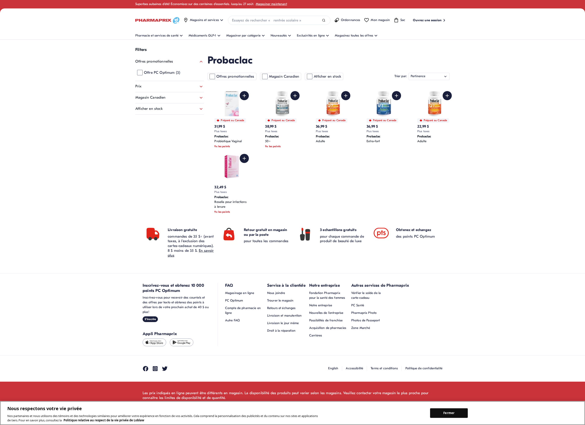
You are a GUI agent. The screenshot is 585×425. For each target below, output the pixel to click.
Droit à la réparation (281, 331)
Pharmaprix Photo (364, 313)
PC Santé (357, 305)
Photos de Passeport (365, 320)
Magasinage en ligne (239, 293)
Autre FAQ (232, 320)
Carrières (315, 335)
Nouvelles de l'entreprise (326, 313)
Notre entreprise (320, 305)
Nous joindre (276, 293)
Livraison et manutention (284, 315)
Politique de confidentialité (423, 368)
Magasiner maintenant (271, 4)
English (333, 368)
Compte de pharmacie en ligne (243, 310)
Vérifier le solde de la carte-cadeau (366, 295)
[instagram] (155, 369)
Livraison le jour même (283, 323)
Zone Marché (360, 328)
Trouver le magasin (280, 300)
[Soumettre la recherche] (323, 20)
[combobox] (279, 20)
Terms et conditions (384, 368)
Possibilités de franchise (326, 320)
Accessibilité (354, 368)
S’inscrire (150, 319)
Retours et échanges (281, 308)
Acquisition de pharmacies (327, 328)
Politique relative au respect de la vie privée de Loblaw (104, 420)
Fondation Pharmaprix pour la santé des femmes (327, 295)
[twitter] (165, 369)
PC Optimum (234, 300)
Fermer (449, 413)
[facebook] (146, 369)
